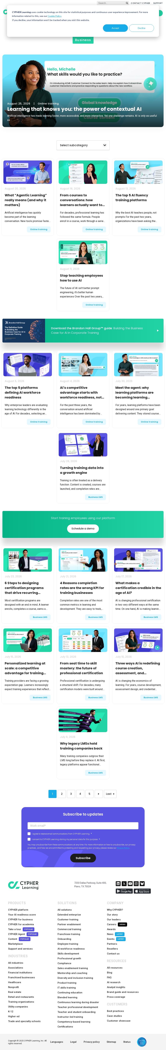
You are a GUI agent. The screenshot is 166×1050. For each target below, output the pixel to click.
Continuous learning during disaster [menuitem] (78, 1002)
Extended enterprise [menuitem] (69, 914)
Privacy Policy (123, 848)
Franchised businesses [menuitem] (21, 977)
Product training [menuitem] (67, 982)
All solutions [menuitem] (65, 909)
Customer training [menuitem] (68, 919)
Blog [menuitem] (109, 972)
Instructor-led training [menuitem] (70, 1016)
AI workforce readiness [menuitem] (71, 948)
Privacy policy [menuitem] (92, 1041)
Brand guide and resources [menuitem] (123, 992)
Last (109, 794)
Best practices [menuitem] (115, 1011)
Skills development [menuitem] (68, 953)
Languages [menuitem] (56, 1041)
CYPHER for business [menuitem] (20, 919)
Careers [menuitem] (116, 924)
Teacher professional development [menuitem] (78, 1007)
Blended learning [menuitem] (67, 997)
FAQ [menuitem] (109, 977)
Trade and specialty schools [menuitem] (24, 1021)
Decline (141, 28)
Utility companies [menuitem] (18, 1006)
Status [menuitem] (126, 1041)
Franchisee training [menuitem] (69, 934)
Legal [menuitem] (73, 1041)
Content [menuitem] (18, 939)
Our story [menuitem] (112, 914)
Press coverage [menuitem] (116, 996)
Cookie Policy (54, 16)
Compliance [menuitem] (64, 963)
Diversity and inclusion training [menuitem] (75, 977)
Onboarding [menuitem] (64, 939)
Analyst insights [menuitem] (116, 987)
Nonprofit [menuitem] (13, 987)
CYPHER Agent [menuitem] (22, 934)
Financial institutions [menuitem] (20, 972)
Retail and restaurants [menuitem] (21, 996)
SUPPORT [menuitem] (158, 3)
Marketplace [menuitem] (15, 943)
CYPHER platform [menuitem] (18, 909)
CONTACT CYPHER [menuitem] (140, 3)
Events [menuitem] (115, 939)
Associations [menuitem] (15, 967)
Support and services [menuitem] (20, 948)
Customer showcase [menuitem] (118, 1020)
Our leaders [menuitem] (114, 919)
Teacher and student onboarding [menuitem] (76, 1012)
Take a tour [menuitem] (20, 929)
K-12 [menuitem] (10, 1011)
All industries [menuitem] (15, 962)
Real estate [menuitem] (14, 992)
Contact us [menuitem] (113, 953)
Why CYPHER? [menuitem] (115, 909)
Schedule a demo (83, 528)
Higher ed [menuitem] (13, 1016)
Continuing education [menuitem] (70, 992)
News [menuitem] (115, 934)
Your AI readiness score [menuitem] (22, 914)
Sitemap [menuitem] (111, 1041)
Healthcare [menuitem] (14, 982)
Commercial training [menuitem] (69, 929)
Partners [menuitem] (112, 943)
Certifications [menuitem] (65, 1026)
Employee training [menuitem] (68, 943)
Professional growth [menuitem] (69, 958)
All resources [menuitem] (114, 967)
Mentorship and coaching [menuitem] (72, 973)
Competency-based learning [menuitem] (74, 1021)
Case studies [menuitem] (114, 1015)
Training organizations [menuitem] (21, 1001)
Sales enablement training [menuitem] (73, 968)
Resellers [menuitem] (112, 948)
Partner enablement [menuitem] (69, 924)
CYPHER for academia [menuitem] (21, 924)
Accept (115, 28)
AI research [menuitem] (113, 982)
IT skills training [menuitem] (67, 987)
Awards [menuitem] (111, 929)
